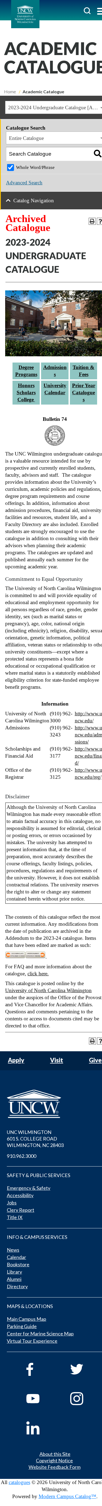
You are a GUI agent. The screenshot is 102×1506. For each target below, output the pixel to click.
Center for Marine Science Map (40, 1334)
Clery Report (20, 1210)
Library (14, 1272)
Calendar (16, 1257)
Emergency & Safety (28, 1188)
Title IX (15, 1217)
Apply (16, 1060)
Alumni (14, 1279)
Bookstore (18, 1264)
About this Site (54, 1454)
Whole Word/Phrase (35, 167)
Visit (56, 1060)
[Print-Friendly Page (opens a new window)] (92, 221)
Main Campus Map (26, 1319)
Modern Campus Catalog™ (67, 1496)
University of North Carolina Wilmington (48, 990)
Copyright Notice (54, 1460)
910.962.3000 (21, 1156)
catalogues (19, 1482)
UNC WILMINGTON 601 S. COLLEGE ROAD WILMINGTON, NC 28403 (35, 1138)
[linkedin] (40, 1427)
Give (95, 1060)
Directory (17, 1286)
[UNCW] (25, 14)
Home (10, 91)
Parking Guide (22, 1326)
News (13, 1250)
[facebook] (40, 1369)
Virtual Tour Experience (32, 1341)
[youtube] (40, 1398)
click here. (38, 973)
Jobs (12, 1203)
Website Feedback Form (55, 1467)
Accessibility (20, 1195)
